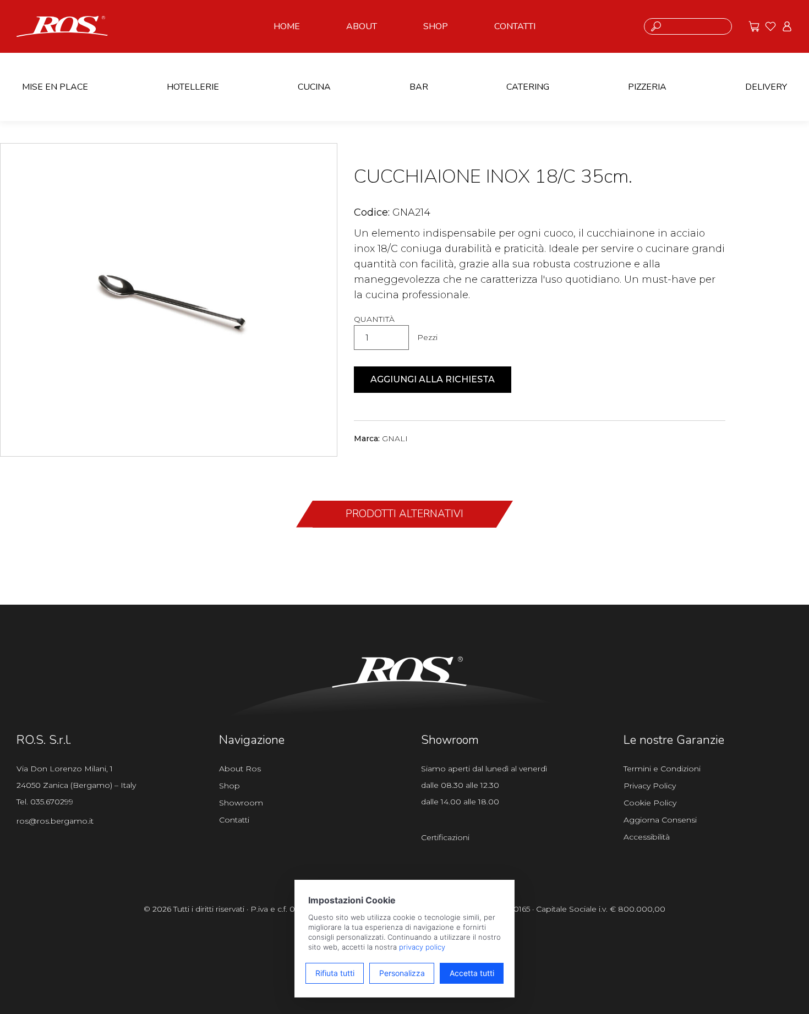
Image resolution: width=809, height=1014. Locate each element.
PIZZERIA (647, 87)
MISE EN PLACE (55, 87)
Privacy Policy (650, 786)
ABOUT (361, 26)
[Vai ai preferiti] (770, 26)
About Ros (240, 769)
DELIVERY (766, 87)
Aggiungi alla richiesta (432, 379)
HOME (287, 26)
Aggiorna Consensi (660, 820)
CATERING (527, 87)
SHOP (435, 26)
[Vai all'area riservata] (786, 26)
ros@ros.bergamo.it (55, 821)
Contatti (234, 820)
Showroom (241, 803)
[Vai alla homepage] (62, 25)
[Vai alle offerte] (753, 26)
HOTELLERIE (193, 87)
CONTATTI (514, 26)
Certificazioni (445, 837)
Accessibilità (647, 837)
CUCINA (314, 87)
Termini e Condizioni (662, 769)
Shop (229, 786)
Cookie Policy (650, 803)
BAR (418, 87)
